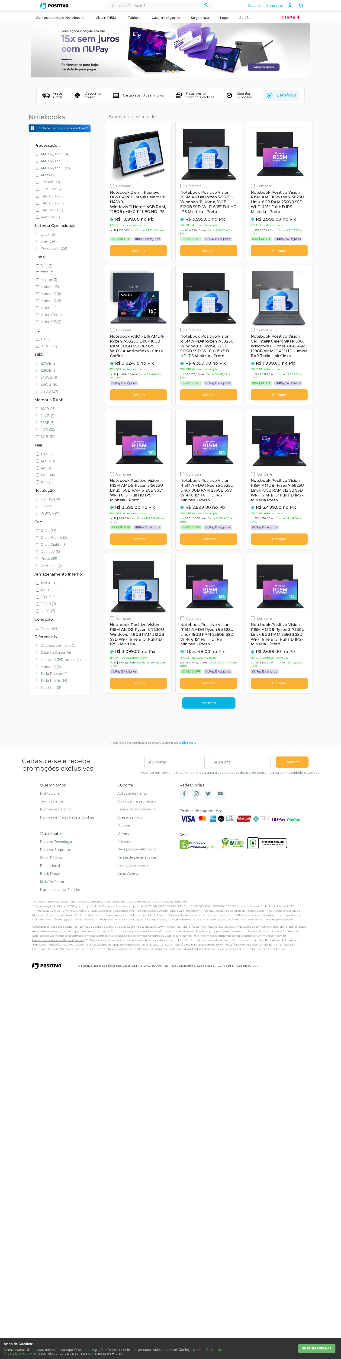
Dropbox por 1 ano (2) (58, 645)
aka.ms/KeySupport (58, 919)
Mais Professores (54, 882)
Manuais (124, 841)
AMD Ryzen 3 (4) (55, 154)
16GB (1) (47, 590)
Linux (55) (48, 234)
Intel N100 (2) (52, 210)
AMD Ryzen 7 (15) (55, 168)
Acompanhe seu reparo (136, 801)
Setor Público (51, 858)
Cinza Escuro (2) (54, 538)
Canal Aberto (128, 873)
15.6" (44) (48, 475)
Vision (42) (49, 308)
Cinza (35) (48, 531)
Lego (224, 18)
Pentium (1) (50, 217)
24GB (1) (47, 416)
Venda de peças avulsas (137, 857)
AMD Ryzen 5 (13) (55, 161)
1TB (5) (46, 339)
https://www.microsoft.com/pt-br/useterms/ (175, 926)
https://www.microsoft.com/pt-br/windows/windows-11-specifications (220, 944)
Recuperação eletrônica (137, 849)
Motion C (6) (51, 294)
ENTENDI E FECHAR (316, 1348)
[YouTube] (220, 794)
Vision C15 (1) (51, 322)
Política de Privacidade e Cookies (293, 772)
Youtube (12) (51, 688)
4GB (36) (48, 430)
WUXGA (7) (50, 513)
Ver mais (209, 703)
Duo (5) (46, 266)
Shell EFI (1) (50, 241)
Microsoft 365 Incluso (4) (61, 660)
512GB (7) (48, 604)
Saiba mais (187, 742)
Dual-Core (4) (51, 189)
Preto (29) (49, 558)
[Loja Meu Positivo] (54, 6)
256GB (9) (48, 597)
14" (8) (46, 468)
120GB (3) (48, 363)
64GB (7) (48, 611)
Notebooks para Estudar (60, 890)
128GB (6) (48, 370)
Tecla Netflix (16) (54, 681)
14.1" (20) (48, 461)
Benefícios (286, 95)
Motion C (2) (51, 667)
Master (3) (49, 280)
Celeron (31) (50, 182)
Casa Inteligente (166, 18)
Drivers (123, 833)
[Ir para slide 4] (177, 71)
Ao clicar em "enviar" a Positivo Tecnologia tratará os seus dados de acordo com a (230, 772)
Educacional (50, 866)
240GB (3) (49, 377)
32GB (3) (48, 423)
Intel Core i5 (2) (53, 203)
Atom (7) (48, 175)
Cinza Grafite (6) (54, 545)
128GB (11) (49, 583)
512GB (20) (49, 391)
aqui (91, 1353)
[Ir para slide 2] (168, 71)
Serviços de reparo (132, 865)
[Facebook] (184, 794)
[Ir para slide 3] (172, 71)
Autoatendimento (132, 793)
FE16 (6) (47, 273)
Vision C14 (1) (51, 315)
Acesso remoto (130, 817)
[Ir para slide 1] (163, 71)
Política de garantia (55, 809)
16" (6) (45, 482)
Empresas (274, 5)
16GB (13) (48, 409)
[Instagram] (196, 794)
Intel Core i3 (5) (53, 196)
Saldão (245, 18)
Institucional (50, 793)
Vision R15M (106, 18)
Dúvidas (124, 825)
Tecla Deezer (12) (55, 674)
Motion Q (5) (51, 301)
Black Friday (50, 874)
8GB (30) (48, 437)
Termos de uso (52, 801)
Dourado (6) (50, 552)
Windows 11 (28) (54, 248)
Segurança (200, 18)
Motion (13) (50, 287)
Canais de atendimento (136, 809)
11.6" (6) (46, 454)
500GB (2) (49, 346)
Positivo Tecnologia (56, 842)
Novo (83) (49, 628)
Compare (123, 186)
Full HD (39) (50, 499)
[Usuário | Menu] (290, 5)
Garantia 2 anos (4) (56, 652)
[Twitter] (208, 794)
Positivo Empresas (55, 850)
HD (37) (47, 506)
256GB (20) (50, 384)
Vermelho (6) (51, 566)
